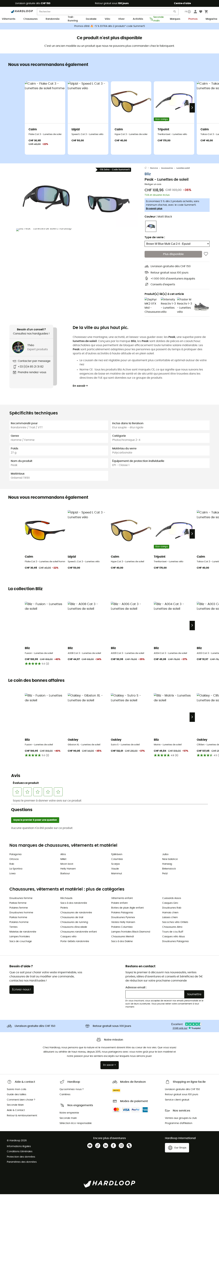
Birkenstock (169, 869)
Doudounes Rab (171, 908)
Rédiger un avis (153, 184)
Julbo (165, 854)
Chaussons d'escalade (73, 927)
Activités (138, 19)
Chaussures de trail (71, 917)
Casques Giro (170, 903)
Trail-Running (73, 19)
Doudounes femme (21, 898)
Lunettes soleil (183, 168)
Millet (63, 859)
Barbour (65, 873)
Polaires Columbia (121, 927)
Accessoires (167, 168)
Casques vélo (68, 936)
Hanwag (167, 864)
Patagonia (15, 854)
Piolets (64, 908)
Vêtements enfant (122, 898)
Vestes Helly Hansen (123, 922)
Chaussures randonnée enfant (78, 932)
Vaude (115, 869)
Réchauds (66, 898)
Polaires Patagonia (122, 912)
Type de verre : (155, 237)
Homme (154, 168)
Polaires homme (19, 922)
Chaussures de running (74, 922)
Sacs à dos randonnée (73, 903)
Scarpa (115, 864)
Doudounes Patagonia (175, 941)
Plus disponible (173, 254)
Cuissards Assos (171, 898)
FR (186, 11)
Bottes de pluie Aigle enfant (127, 908)
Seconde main (157, 19)
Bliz (148, 174)
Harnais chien (170, 912)
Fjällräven (116, 854)
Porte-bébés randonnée (74, 941)
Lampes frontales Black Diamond (130, 932)
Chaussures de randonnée (76, 912)
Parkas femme (18, 903)
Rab (11, 864)
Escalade (91, 19)
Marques (175, 19)
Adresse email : (136, 987)
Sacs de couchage (20, 941)
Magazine (211, 19)
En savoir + (80, 385)
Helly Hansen (68, 869)
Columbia (117, 859)
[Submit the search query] (175, 12)
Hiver (121, 19)
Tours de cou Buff (172, 932)
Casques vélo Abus (173, 936)
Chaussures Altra (172, 927)
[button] (46, 197)
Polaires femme (18, 908)
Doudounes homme (21, 912)
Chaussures (30, 19)
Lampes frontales (19, 936)
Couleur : (158, 216)
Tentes (13, 927)
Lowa (12, 873)
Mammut (116, 873)
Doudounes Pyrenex (123, 917)
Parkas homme (18, 917)
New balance (170, 859)
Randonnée (53, 19)
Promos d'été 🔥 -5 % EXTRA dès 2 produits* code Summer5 (109, 26)
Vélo (107, 19)
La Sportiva (15, 869)
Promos (192, 19)
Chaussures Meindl (122, 936)
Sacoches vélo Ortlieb (175, 922)
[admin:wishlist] (206, 254)
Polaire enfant (119, 903)
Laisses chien (170, 917)
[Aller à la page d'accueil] (147, 168)
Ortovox (14, 859)
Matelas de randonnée (22, 932)
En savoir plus (154, 208)
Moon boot (66, 864)
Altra (63, 854)
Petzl (165, 873)
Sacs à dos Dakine (122, 941)
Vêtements (8, 19)
